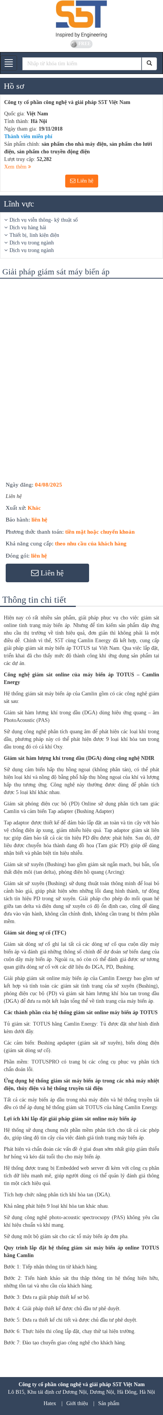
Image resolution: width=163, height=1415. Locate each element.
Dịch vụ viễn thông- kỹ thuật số (43, 220)
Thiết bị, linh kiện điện (34, 235)
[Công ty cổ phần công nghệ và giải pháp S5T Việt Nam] (81, 19)
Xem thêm (16, 167)
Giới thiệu (77, 1403)
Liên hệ (84, 181)
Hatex (50, 1403)
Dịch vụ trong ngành (31, 243)
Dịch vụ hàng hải (27, 227)
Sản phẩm (108, 1403)
